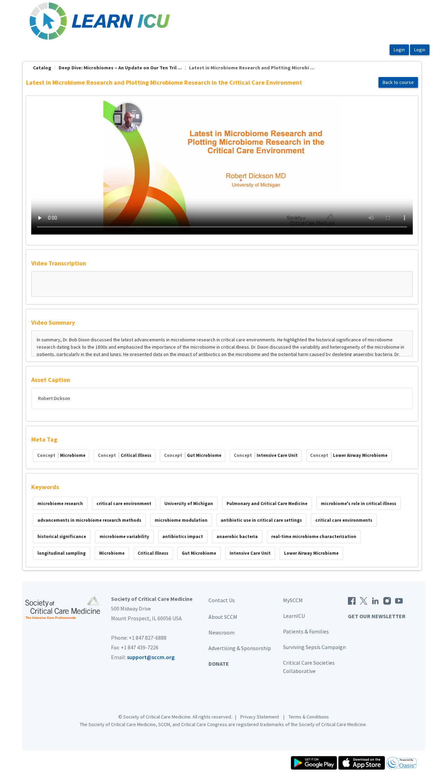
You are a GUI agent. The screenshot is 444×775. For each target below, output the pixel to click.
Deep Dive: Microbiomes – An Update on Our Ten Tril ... (120, 68)
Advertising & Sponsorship (239, 648)
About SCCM (222, 616)
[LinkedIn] (375, 600)
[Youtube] (399, 600)
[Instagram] (387, 600)
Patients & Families (306, 631)
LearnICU (294, 615)
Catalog (42, 68)
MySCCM (293, 600)
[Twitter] (363, 600)
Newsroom (221, 632)
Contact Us (221, 600)
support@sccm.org (150, 657)
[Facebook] (352, 600)
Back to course (398, 82)
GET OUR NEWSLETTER (376, 616)
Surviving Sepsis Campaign (314, 647)
